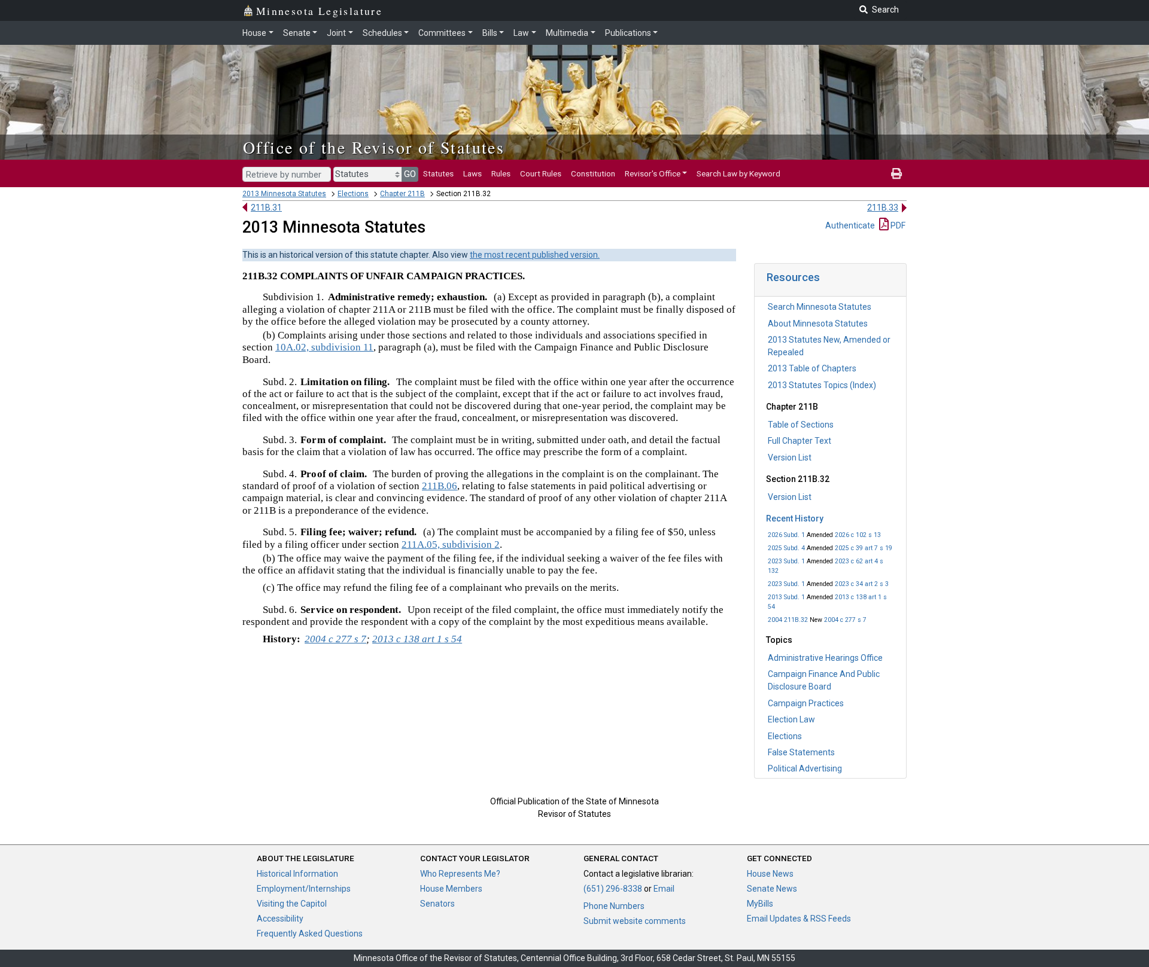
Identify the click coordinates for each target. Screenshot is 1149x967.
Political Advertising (805, 768)
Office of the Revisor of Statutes (373, 147)
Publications (628, 33)
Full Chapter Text (799, 441)
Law (521, 33)
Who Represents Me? (460, 873)
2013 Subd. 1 (786, 597)
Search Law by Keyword (738, 173)
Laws (472, 173)
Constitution (593, 173)
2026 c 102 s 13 (858, 535)
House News (770, 873)
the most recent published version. (535, 255)
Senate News (772, 888)
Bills (489, 33)
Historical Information (297, 873)
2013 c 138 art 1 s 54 (417, 639)
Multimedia (567, 33)
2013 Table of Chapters (812, 368)
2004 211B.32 (788, 620)
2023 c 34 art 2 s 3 (862, 584)
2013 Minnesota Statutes (284, 194)
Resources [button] (793, 277)
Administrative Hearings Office (825, 658)
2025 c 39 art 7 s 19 (863, 548)
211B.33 (882, 207)
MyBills (760, 903)
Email (663, 888)
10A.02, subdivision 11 (324, 347)
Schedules (382, 33)
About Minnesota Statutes (818, 323)
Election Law (791, 719)
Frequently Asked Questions (310, 933)
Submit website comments (634, 921)
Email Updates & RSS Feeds (799, 918)
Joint (336, 33)
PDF (897, 225)
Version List (789, 457)
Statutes (438, 173)
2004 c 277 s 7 (845, 620)
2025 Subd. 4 (786, 548)
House (254, 33)
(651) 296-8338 (612, 888)
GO (410, 174)
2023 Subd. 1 (786, 561)
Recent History (794, 518)
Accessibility (280, 918)
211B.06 (439, 486)
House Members (451, 888)
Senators (437, 903)
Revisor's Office (652, 173)
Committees (442, 33)
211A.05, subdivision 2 (451, 544)
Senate (297, 33)
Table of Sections (801, 424)
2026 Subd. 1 (786, 535)
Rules (500, 173)
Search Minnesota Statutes (819, 307)
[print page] (896, 173)
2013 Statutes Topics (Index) (822, 385)
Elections (353, 194)
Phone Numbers (614, 906)
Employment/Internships (304, 888)
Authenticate (850, 225)
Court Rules (540, 173)
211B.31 (266, 207)
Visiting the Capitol (292, 903)
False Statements (801, 752)
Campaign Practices (806, 703)
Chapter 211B (402, 194)
